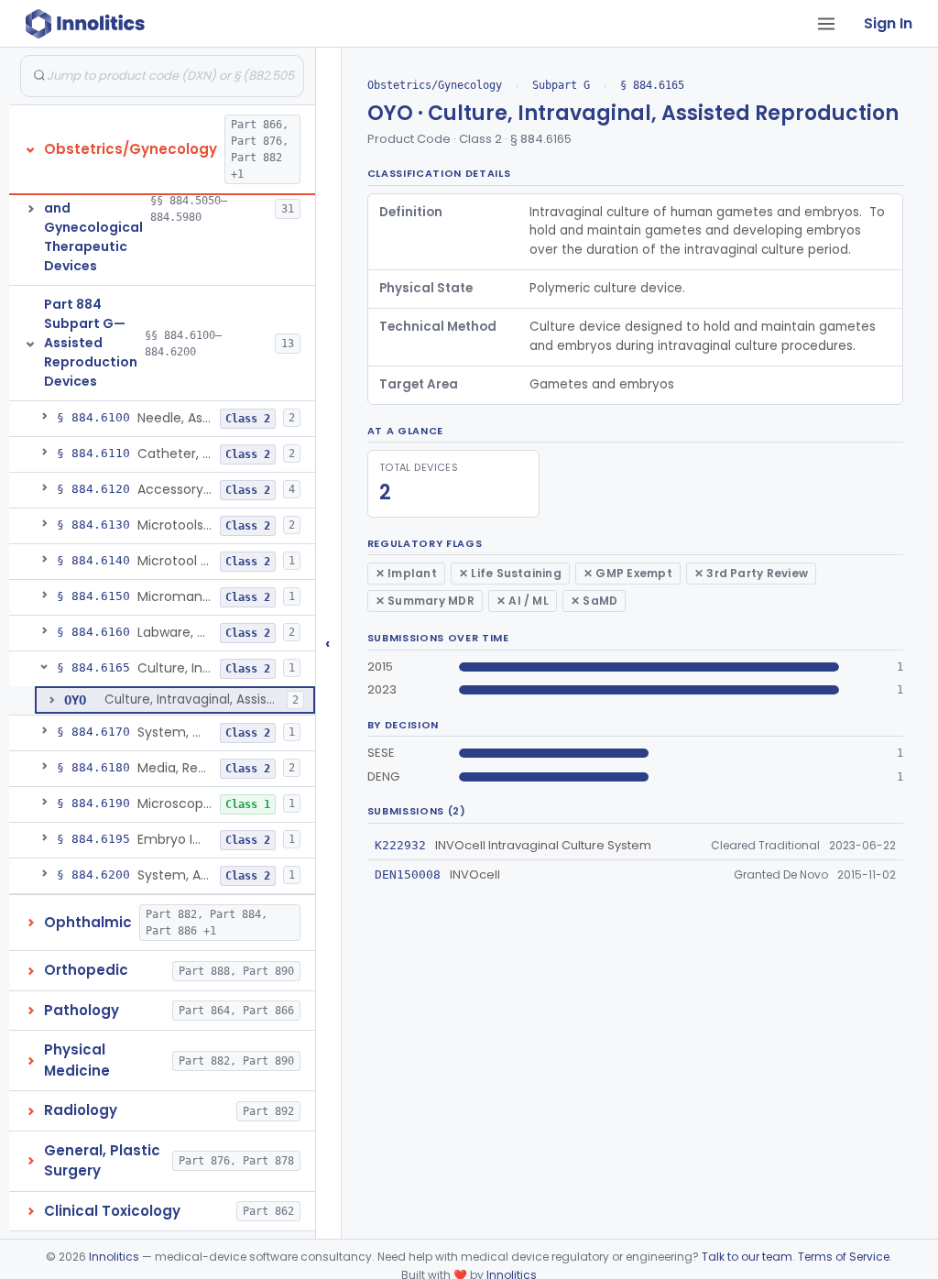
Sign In (888, 23)
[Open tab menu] (826, 23)
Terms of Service (843, 1256)
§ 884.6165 (652, 85)
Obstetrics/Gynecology (434, 85)
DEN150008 (408, 874)
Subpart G (561, 85)
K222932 (400, 845)
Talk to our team (747, 1256)
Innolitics (114, 1256)
